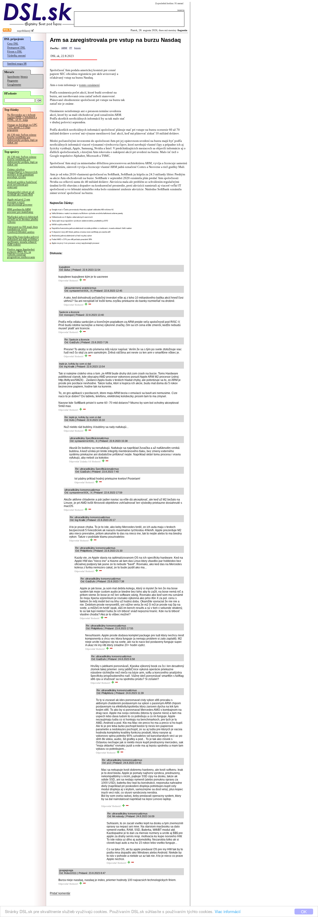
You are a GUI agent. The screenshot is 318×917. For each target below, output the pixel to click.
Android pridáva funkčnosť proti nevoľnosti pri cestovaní (22, 184)
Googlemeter (14, 84)
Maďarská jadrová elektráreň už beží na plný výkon (72, 236)
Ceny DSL (12, 43)
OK (304, 911)
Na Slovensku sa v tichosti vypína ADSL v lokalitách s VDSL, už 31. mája (22, 117)
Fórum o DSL (14, 51)
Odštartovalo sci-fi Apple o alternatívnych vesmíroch (72, 217)
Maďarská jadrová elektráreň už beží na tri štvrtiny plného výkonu (22, 219)
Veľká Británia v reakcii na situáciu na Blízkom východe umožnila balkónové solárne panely (87, 213)
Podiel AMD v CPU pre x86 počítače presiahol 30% (72, 239)
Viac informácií (228, 911)
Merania (24, 77)
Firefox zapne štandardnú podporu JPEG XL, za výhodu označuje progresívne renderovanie (21, 253)
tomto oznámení (89, 85)
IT (70, 48)
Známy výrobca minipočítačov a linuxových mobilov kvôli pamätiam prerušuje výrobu (22, 173)
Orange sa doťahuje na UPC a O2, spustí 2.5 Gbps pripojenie (22, 127)
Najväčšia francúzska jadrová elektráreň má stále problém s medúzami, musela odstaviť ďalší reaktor (23, 241)
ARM (64, 48)
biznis (77, 48)
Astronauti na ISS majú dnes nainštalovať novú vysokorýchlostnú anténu (22, 229)
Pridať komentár (60, 893)
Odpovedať (63, 281)
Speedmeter (13, 76)
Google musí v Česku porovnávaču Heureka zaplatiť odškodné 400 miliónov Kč (83, 210)
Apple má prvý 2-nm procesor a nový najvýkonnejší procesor (19, 202)
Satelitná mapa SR (17, 63)
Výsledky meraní (16, 55)
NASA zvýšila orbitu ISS (61, 224)
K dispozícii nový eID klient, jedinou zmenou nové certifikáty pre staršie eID (81, 232)
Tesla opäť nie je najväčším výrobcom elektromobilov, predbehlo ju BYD (80, 221)
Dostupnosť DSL (16, 47)
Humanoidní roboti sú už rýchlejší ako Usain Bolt (20, 193)
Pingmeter (12, 80)
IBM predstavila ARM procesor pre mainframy (20, 210)
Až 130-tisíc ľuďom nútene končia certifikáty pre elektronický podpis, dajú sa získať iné (22, 138)
